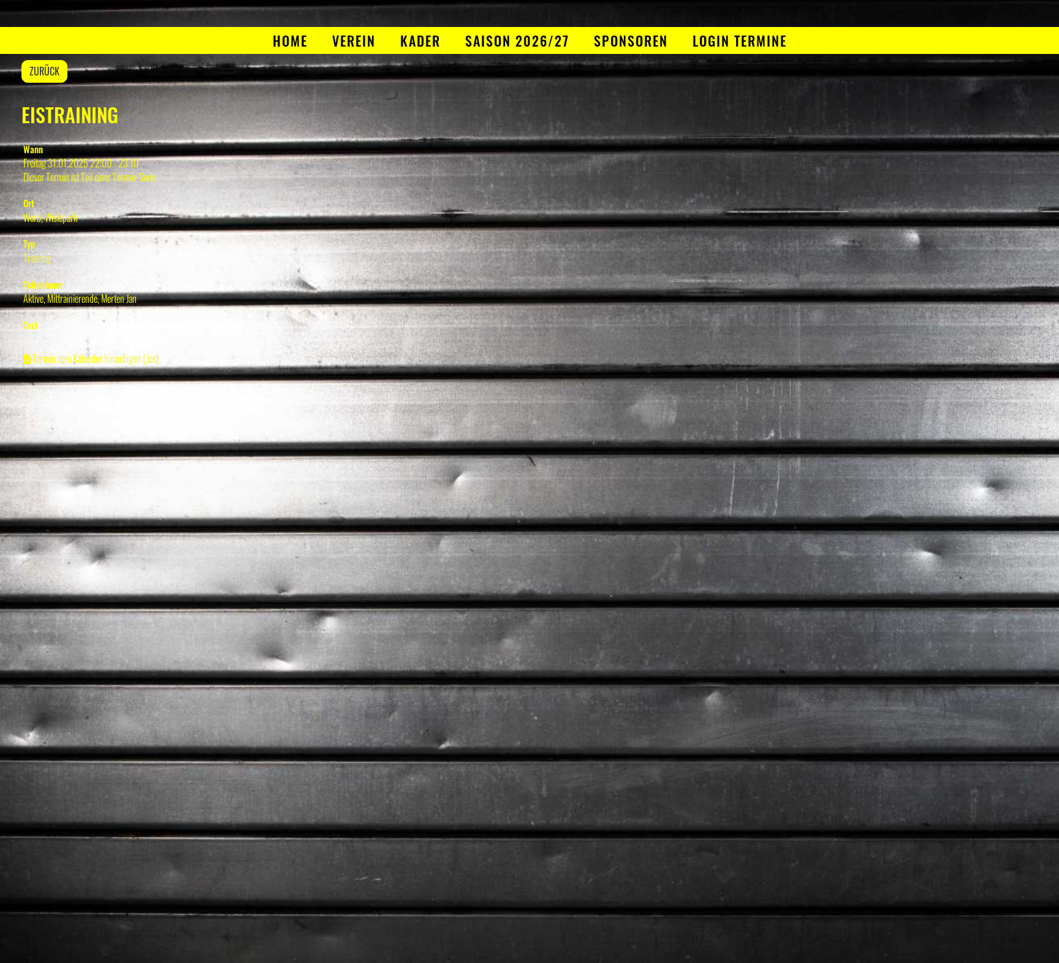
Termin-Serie (134, 177)
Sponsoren (631, 40)
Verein (354, 40)
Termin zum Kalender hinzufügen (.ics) (95, 358)
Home (290, 40)
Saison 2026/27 (517, 40)
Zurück (44, 71)
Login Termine (740, 40)
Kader (420, 40)
